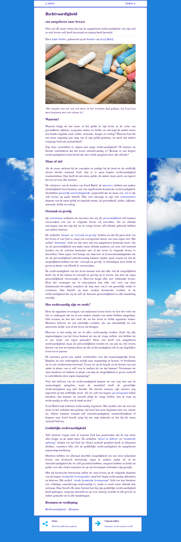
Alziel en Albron (107, 438)
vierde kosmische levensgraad (91, 480)
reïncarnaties (128, 196)
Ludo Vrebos (59, 39)
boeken (91, 39)
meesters (108, 185)
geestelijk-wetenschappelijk (74, 193)
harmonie (60, 242)
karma (65, 235)
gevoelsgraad (120, 392)
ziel (126, 193)
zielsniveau (56, 218)
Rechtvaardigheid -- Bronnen (62, 509)
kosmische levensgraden (76, 476)
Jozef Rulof (106, 39)
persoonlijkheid (112, 218)
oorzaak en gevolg (85, 235)
